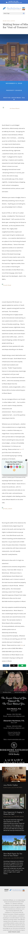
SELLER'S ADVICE (19, 816)
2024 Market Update (11, 785)
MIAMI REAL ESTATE (9, 21)
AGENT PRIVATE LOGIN (14, 932)
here (20, 449)
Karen (6, 787)
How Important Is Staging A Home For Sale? (14, 813)
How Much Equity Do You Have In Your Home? (13, 854)
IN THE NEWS (18, 787)
